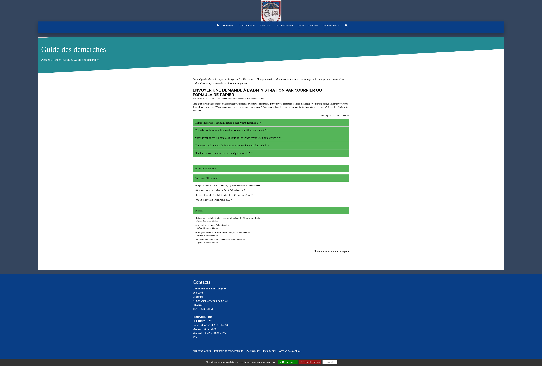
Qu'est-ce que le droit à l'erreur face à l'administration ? (220, 190)
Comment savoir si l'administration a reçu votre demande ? (227, 122)
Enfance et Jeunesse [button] (308, 25)
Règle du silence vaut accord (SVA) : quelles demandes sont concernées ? (229, 185)
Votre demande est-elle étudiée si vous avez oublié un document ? (230, 130)
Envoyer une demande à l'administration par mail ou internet (223, 232)
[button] (218, 25)
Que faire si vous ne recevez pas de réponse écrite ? (222, 153)
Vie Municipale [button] (247, 25)
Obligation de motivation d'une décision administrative (220, 239)
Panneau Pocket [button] (331, 25)
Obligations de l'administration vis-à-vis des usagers (285, 79)
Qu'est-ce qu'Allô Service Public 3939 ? (214, 200)
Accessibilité (253, 350)
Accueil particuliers (203, 79)
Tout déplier (342, 115)
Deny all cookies (311, 362)
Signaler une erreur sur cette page (331, 251)
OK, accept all (289, 362)
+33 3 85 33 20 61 (203, 309)
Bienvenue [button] (228, 25)
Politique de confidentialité (228, 350)
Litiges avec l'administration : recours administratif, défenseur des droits (228, 218)
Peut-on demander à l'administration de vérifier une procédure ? (224, 195)
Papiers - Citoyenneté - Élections (236, 79)
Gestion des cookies (289, 350)
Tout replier (328, 115)
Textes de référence (204, 168)
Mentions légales (202, 350)
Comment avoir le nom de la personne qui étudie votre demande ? (231, 145)
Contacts (201, 282)
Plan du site (269, 350)
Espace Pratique (62, 59)
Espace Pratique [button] (284, 25)
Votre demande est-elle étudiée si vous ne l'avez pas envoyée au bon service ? (236, 137)
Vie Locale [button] (265, 25)
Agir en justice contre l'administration (212, 225)
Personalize (330, 362)
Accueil (45, 59)
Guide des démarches (86, 59)
